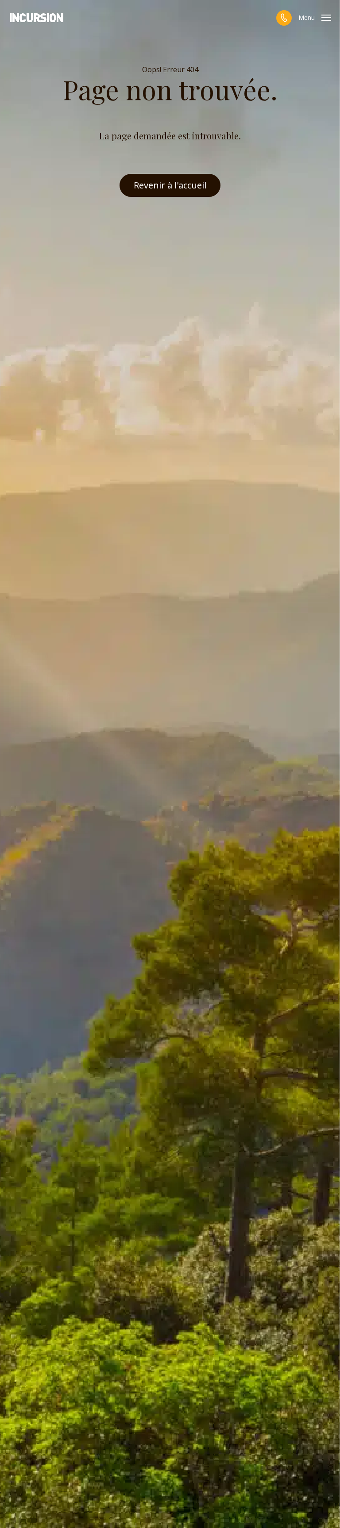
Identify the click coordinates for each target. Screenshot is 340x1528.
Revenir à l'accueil (170, 185)
